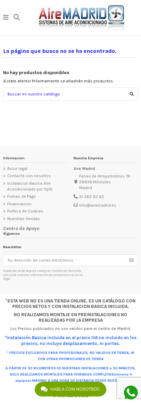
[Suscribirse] (131, 260)
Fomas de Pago (21, 196)
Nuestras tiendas (23, 218)
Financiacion (19, 204)
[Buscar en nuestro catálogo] (132, 94)
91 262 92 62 (91, 196)
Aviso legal (17, 168)
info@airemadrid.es (97, 205)
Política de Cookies (25, 211)
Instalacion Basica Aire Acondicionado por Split (29, 186)
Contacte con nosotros (29, 175)
